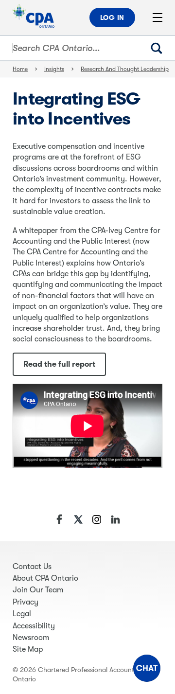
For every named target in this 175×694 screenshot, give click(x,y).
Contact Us (32, 566)
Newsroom (31, 637)
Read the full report (59, 364)
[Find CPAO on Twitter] (78, 519)
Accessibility (34, 626)
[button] (146, 668)
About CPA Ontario (45, 578)
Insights (54, 69)
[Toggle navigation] (157, 17)
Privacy (25, 602)
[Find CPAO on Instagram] (96, 519)
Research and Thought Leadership (125, 69)
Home (20, 69)
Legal (22, 613)
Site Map (28, 649)
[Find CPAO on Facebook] (59, 519)
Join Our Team (38, 590)
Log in (112, 17)
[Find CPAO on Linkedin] (115, 519)
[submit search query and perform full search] (160, 48)
